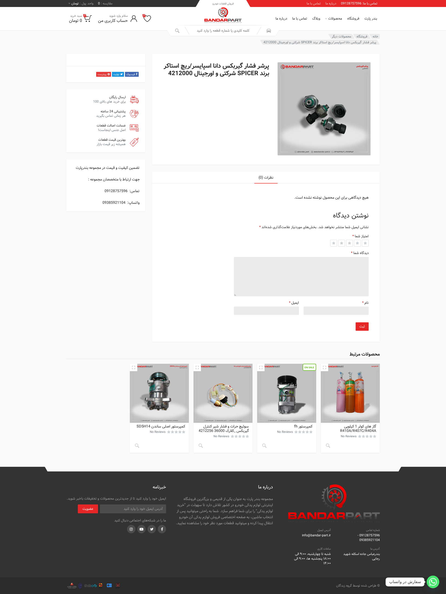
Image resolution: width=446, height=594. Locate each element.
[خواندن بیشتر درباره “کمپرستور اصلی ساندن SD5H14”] (137, 445)
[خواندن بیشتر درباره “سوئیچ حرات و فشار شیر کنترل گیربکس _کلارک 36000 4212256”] (201, 445)
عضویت (87, 509)
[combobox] (223, 30)
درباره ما (330, 3)
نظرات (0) (266, 177)
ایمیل (294, 303)
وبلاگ (316, 18)
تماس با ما (314, 3)
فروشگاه (353, 18)
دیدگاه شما (360, 253)
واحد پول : (82, 3)
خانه (375, 36)
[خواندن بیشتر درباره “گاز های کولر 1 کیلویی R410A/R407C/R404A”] (328, 445)
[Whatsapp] (433, 582)
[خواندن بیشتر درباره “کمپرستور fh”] (264, 445)
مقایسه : (105, 3)
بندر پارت (370, 18)
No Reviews (349, 436)
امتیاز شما (360, 236)
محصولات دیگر (341, 36)
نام (365, 303)
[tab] (266, 178)
